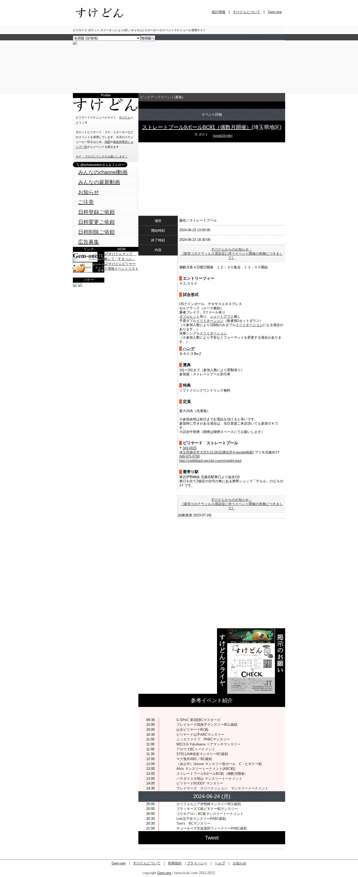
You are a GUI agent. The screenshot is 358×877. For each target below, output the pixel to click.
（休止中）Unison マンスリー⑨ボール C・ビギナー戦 (219, 764)
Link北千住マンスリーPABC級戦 (201, 819)
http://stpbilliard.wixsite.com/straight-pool (210, 461)
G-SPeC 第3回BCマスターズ (198, 720)
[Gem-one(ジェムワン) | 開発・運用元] (88, 261)
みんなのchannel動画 (103, 172)
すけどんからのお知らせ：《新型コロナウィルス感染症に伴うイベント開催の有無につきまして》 (232, 253)
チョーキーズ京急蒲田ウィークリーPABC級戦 (211, 828)
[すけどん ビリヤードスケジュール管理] (75, 43)
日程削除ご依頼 (96, 232)
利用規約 (175, 863)
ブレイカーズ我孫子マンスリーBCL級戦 (206, 725)
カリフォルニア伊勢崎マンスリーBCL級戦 (208, 804)
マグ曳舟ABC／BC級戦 (194, 759)
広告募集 (88, 242)
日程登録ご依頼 (96, 212)
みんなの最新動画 (99, 182)
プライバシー (197, 863)
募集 (178, 97)
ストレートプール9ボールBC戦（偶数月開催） (197, 127)
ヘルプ (220, 863)
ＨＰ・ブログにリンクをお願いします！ (102, 156)
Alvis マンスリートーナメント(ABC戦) (205, 769)
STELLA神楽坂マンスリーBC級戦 (202, 754)
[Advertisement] (105, 321)
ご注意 (86, 202)
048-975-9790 (189, 456)
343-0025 (190, 448)
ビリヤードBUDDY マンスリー (199, 783)
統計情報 (218, 12)
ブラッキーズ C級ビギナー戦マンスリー (207, 809)
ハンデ (189, 349)
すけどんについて (246, 12)
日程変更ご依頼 (96, 222)
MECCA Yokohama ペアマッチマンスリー (208, 744)
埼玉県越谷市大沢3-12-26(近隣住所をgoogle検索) (216, 452)
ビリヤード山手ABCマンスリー (200, 735)
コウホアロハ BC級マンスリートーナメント (209, 814)
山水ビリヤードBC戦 (192, 730)
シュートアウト (222, 316)
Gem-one (275, 12)
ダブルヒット (189, 316)
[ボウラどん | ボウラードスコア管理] (88, 271)
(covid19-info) (222, 136)
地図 (107, 141)
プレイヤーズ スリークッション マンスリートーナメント (222, 788)
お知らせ (88, 192)
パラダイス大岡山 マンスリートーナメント (209, 779)
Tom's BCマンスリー (193, 823)
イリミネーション (210, 321)
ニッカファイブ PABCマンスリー (203, 739)
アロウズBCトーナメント (195, 749)
